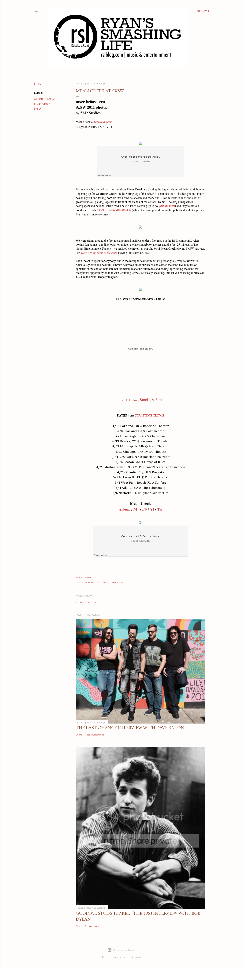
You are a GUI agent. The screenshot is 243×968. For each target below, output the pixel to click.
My (136, 509)
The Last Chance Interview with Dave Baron (130, 728)
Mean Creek (42, 103)
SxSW (38, 108)
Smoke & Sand (103, 122)
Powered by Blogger (124, 949)
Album (124, 509)
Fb (144, 509)
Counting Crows (44, 99)
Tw (159, 509)
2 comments (92, 926)
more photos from (140, 400)
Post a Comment (87, 602)
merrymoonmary (131, 957)
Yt (152, 509)
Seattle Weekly (121, 210)
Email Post (91, 577)
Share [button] (38, 83)
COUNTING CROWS (149, 415)
